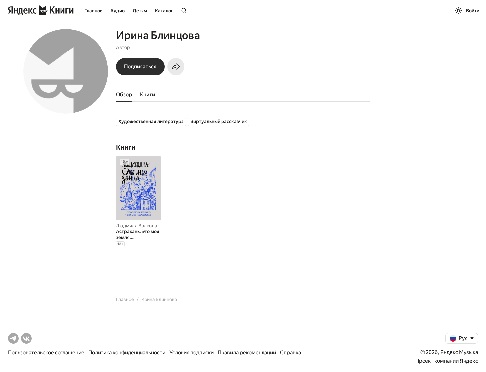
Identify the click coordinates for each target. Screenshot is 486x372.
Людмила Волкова (136, 225)
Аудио (117, 10)
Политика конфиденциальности (126, 352)
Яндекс (469, 361)
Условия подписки (191, 352)
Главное (93, 10)
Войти (472, 10)
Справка (290, 352)
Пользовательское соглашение (46, 352)
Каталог (164, 10)
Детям (140, 10)
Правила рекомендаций (247, 352)
